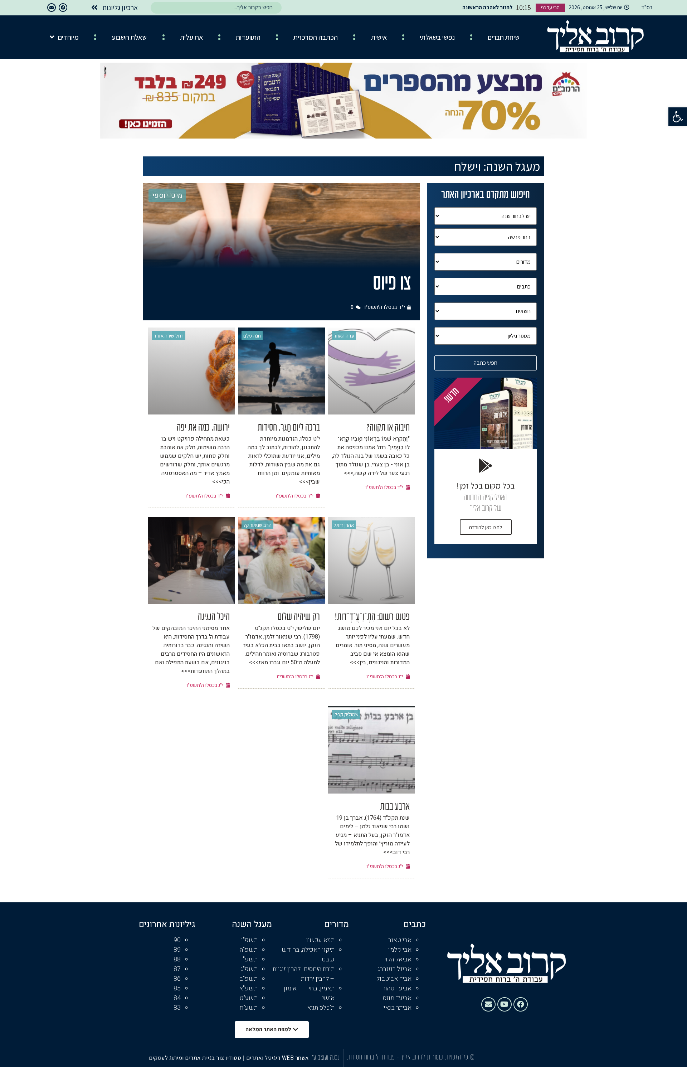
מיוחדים (68, 37)
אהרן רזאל (343, 525)
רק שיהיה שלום (299, 617)
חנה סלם (252, 335)
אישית (379, 37)
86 (177, 979)
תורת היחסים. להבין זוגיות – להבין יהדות (304, 974)
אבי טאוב (399, 940)
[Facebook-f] (63, 7)
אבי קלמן (399, 950)
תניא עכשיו (320, 940)
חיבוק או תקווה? (388, 428)
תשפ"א (248, 988)
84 (177, 998)
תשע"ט (248, 998)
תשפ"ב (248, 979)
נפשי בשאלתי (437, 37)
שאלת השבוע (129, 37)
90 (177, 940)
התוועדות (248, 37)
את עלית (191, 37)
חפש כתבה (485, 363)
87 (177, 969)
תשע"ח (248, 1008)
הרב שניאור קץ (257, 525)
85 (177, 988)
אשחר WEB (295, 1058)
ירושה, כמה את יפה (203, 428)
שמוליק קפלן (346, 714)
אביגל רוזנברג (394, 969)
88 (177, 959)
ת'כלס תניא (321, 1008)
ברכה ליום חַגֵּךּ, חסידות (289, 428)
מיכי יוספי (167, 195)
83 (177, 1008)
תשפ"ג (249, 969)
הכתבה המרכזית (315, 37)
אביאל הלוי (397, 959)
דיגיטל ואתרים (264, 1058)
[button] (677, 116)
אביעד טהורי (396, 988)
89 (177, 950)
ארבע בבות (395, 807)
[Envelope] (51, 7)
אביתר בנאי (397, 1008)
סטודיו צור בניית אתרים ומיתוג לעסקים (195, 1058)
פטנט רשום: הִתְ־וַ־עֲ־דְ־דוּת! (372, 617)
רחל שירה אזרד (169, 335)
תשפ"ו (249, 940)
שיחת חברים (504, 37)
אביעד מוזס (397, 998)
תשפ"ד (249, 959)
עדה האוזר (343, 335)
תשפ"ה (249, 950)
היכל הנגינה (214, 617)
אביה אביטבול (393, 979)
